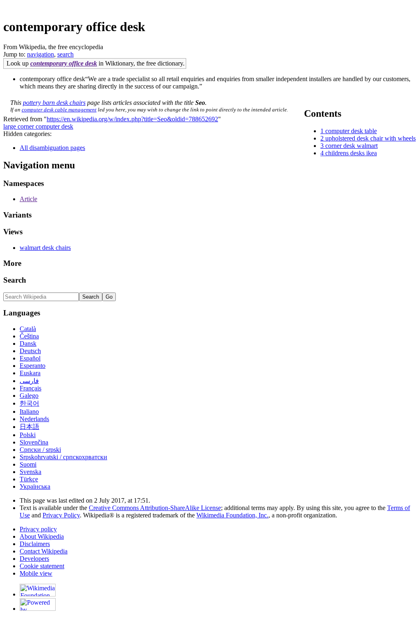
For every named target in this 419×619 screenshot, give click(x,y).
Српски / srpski (40, 449)
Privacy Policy (61, 515)
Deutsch (30, 350)
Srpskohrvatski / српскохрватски (63, 456)
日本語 (29, 426)
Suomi (28, 464)
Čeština (29, 336)
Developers (34, 558)
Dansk (28, 343)
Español (30, 358)
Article (28, 198)
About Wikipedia (42, 536)
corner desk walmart (351, 145)
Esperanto (32, 365)
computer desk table (351, 130)
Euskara (30, 373)
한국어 (29, 403)
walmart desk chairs (45, 247)
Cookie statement (42, 565)
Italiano (29, 411)
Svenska (30, 471)
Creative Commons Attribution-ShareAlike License (155, 507)
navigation (40, 54)
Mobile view (36, 573)
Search (14, 280)
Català (28, 328)
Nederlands (34, 418)
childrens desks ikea (351, 153)
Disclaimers (35, 543)
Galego (29, 395)
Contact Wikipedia (44, 551)
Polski (28, 434)
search (65, 54)
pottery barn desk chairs (54, 102)
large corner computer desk (38, 126)
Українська (35, 486)
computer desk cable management (59, 110)
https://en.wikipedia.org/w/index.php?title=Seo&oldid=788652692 (132, 119)
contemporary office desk (63, 63)
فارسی (29, 380)
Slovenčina (34, 442)
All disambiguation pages (52, 147)
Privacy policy (38, 529)
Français (30, 388)
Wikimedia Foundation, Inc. (232, 515)
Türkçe (29, 479)
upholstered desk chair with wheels (370, 138)
